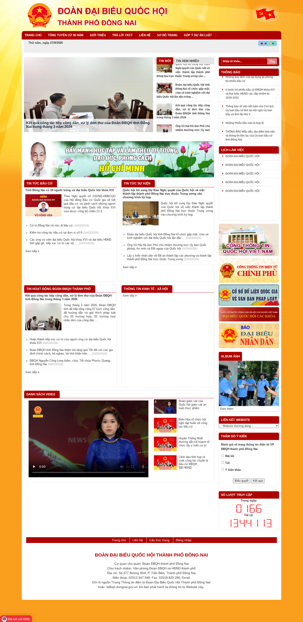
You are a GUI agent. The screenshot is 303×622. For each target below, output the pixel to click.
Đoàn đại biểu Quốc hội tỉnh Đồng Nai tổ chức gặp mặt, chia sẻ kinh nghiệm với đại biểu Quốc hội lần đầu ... (168, 236)
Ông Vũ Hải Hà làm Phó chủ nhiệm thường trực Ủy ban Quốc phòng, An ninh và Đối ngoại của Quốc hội (167, 246)
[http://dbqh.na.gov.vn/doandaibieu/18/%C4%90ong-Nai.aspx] (249, 314)
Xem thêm (226, 408)
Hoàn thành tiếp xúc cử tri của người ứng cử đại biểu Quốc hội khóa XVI (70, 341)
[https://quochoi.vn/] (249, 240)
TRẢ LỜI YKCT (122, 35)
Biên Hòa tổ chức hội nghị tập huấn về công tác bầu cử (193, 423)
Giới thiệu (98, 35)
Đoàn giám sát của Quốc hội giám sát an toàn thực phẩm (192, 404)
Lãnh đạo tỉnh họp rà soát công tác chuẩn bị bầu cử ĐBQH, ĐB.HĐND (193, 462)
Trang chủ (33, 35)
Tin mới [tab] (165, 61)
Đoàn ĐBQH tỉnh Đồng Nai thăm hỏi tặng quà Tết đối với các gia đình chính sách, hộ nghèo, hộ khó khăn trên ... (71, 351)
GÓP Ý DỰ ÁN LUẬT (198, 35)
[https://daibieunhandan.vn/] (249, 336)
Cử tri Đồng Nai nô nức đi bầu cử (59, 225)
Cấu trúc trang (159, 540)
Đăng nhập (183, 540)
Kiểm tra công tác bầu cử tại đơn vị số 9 (64, 232)
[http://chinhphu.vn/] (249, 270)
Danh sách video (40, 394)
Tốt (227, 463)
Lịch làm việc (232, 150)
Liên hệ (145, 35)
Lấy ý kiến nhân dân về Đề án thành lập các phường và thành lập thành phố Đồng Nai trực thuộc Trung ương (169, 257)
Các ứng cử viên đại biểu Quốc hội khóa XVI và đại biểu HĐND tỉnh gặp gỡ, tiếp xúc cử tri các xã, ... (70, 241)
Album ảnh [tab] (230, 356)
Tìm (272, 61)
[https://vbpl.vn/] (249, 295)
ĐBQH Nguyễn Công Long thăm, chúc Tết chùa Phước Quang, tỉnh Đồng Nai (70, 362)
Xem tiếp (31, 251)
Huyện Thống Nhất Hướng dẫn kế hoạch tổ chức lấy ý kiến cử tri (194, 442)
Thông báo (230, 72)
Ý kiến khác (233, 469)
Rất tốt (229, 456)
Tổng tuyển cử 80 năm (65, 35)
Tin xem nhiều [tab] (187, 61)
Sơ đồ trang (167, 35)
